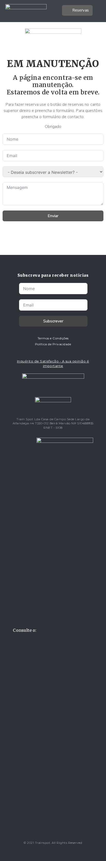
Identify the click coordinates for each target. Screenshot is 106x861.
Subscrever (53, 321)
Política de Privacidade (53, 344)
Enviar (53, 216)
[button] (97, 11)
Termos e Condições (53, 338)
